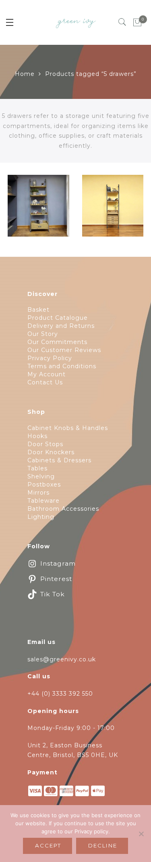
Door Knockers (50, 452)
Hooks (37, 436)
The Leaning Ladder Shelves (38, 210)
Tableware (43, 500)
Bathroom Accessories (63, 508)
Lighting (40, 516)
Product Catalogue (57, 317)
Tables (37, 468)
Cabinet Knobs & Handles (67, 428)
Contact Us (45, 382)
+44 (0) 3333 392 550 (60, 693)
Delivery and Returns (61, 325)
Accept (48, 845)
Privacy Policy (49, 358)
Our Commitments (57, 342)
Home (25, 74)
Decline (102, 845)
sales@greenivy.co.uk (61, 659)
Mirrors (38, 492)
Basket (38, 309)
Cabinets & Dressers (59, 460)
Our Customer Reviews (64, 350)
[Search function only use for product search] (122, 22)
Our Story (42, 334)
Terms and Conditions (61, 366)
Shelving (41, 476)
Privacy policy (91, 831)
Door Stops (45, 444)
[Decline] (141, 834)
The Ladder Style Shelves (112, 230)
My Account (46, 374)
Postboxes (44, 484)
